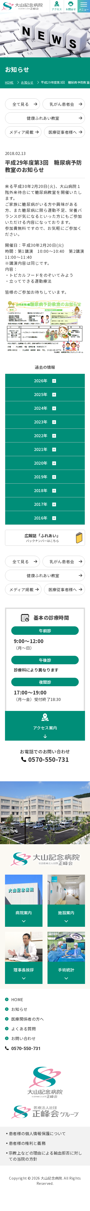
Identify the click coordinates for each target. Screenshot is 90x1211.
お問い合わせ (23, 1038)
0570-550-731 (48, 759)
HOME (9, 82)
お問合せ (71, 9)
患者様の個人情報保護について (37, 1133)
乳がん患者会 (62, 104)
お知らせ (27, 82)
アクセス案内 (45, 728)
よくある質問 (23, 1029)
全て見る (20, 104)
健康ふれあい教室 (43, 118)
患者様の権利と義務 (27, 1143)
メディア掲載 (21, 132)
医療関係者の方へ (27, 1019)
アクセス (57, 9)
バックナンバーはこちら (42, 538)
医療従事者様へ (62, 132)
